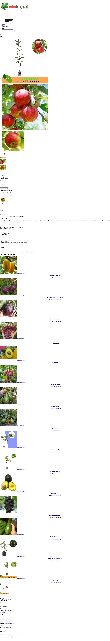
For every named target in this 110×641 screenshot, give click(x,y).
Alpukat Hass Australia (55, 319)
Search (14, 30)
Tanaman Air (7, 21)
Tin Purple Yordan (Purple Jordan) (55, 297)
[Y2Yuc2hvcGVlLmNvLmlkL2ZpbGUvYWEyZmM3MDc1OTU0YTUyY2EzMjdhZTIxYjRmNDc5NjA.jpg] (25, 129)
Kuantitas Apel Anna (4, 186)
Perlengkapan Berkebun (9, 23)
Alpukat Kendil (55, 428)
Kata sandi (2, 621)
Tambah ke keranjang (4, 188)
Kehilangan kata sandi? (10, 623)
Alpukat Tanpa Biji (55, 449)
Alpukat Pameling (55, 406)
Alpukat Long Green (55, 536)
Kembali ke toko (3, 612)
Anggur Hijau (55, 580)
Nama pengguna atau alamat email (6, 618)
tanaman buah (21, 216)
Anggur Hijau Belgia (55, 471)
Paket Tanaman (7, 22)
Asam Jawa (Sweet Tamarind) (55, 558)
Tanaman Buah (7, 13)
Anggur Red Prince (55, 384)
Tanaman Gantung (8, 18)
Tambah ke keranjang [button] (21, 273)
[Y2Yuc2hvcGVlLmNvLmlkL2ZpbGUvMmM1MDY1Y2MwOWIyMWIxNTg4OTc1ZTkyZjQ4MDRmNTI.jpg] (13, 151)
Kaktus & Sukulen (8, 17)
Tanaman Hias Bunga (8, 14)
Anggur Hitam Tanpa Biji (55, 515)
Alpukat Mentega (55, 493)
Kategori (3, 12)
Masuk (1, 625)
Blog (3, 25)
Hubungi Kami (5, 26)
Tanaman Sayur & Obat (9, 19)
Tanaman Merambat (8, 20)
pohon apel (10, 216)
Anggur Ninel (55, 340)
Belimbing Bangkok (55, 275)
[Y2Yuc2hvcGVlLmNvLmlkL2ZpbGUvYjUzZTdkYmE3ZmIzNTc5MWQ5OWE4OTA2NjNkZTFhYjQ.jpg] (25, 83)
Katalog (3, 24)
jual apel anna (6, 216)
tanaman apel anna (16, 216)
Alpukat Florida (55, 362)
